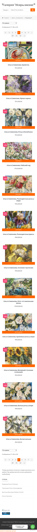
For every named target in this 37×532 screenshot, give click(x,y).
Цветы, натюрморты (17, 18)
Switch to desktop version (8, 531)
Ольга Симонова (7, 496)
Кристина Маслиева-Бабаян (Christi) (12, 492)
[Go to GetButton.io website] (33, 530)
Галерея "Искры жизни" (18, 5)
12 (20, 35)
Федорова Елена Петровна (10, 484)
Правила (11, 526)
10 (12, 35)
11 (16, 35)
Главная (6, 18)
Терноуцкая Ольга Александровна (12, 488)
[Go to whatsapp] (32, 527)
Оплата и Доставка (6, 525)
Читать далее (18, 332)
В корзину (19, 60)
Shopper (20, 522)
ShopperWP (31, 522)
